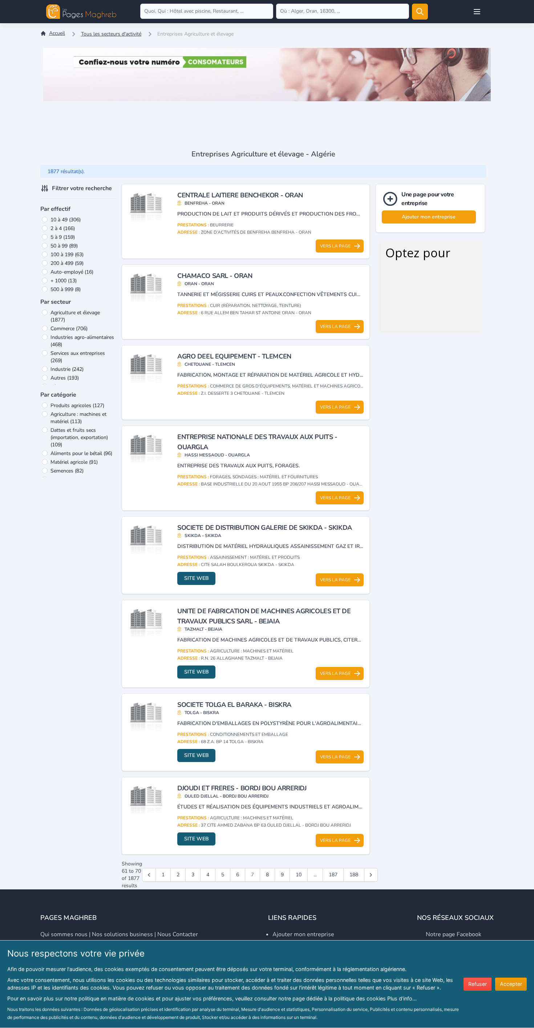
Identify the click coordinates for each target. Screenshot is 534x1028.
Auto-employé (71, 272)
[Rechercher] (420, 12)
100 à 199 (67, 254)
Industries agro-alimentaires (82, 341)
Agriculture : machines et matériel (78, 418)
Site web (196, 578)
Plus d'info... (402, 998)
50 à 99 (64, 245)
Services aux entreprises (77, 357)
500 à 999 (65, 289)
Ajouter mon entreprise (429, 216)
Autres (64, 377)
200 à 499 (67, 263)
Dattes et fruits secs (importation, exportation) (79, 437)
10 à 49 (65, 219)
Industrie (67, 369)
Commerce (69, 328)
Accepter (511, 984)
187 (333, 874)
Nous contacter (177, 934)
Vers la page (335, 246)
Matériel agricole (74, 462)
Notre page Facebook (453, 934)
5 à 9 (62, 237)
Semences (67, 470)
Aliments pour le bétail (81, 453)
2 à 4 (62, 228)
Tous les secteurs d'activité (111, 33)
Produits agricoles (77, 405)
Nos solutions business (122, 934)
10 (299, 874)
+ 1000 (63, 280)
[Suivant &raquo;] (371, 875)
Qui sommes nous (64, 934)
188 (353, 874)
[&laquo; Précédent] (149, 875)
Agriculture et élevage (75, 316)
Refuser (477, 984)
